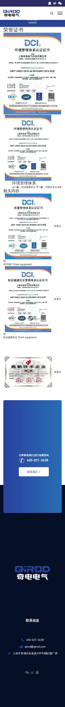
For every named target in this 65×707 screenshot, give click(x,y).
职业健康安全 (23, 187)
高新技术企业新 (49, 187)
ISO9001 (7, 264)
